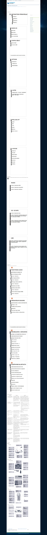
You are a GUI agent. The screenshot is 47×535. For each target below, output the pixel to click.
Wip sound (21, 6)
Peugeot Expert (8, 6)
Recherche (19, 0)
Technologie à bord (18, 6)
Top (13, 0)
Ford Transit (31, 20)
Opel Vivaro (31, 26)
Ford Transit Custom (32, 21)
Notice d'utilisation (9, 0)
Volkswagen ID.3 (31, 31)
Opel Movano (31, 25)
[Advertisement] (18, 9)
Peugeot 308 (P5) (32, 30)
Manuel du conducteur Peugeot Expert (13, 6)
